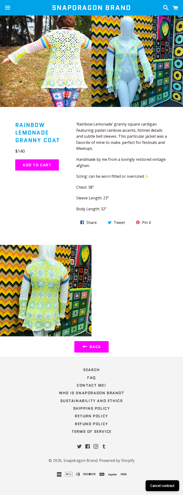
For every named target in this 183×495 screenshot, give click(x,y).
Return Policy (91, 416)
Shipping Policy (91, 408)
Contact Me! (91, 385)
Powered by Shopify (117, 460)
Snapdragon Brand (91, 7)
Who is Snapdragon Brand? (91, 393)
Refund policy (91, 424)
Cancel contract (162, 485)
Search (91, 370)
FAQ (91, 377)
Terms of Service (91, 431)
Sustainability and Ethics (91, 401)
